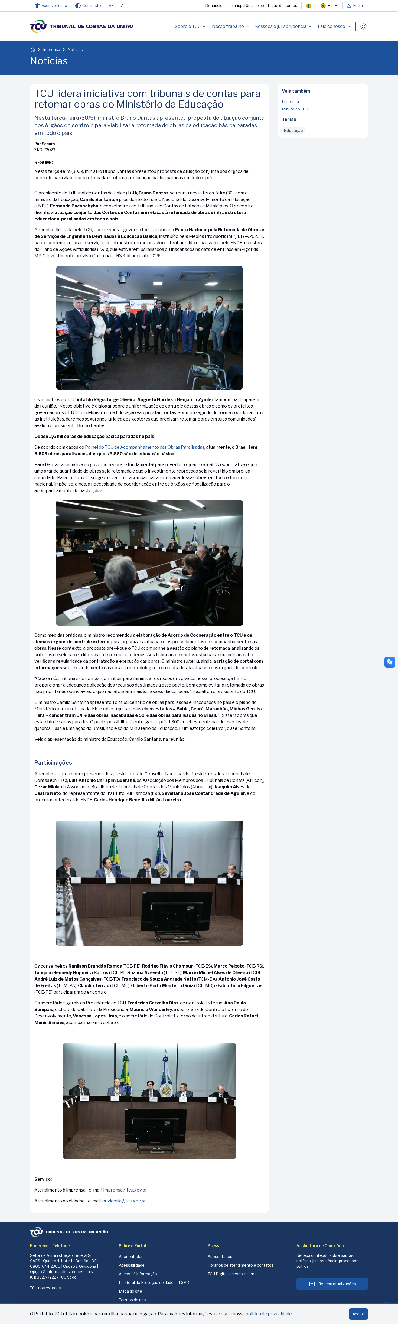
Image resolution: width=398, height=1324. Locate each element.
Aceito (358, 1314)
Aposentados (131, 1256)
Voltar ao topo (323, 136)
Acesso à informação (138, 1273)
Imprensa (51, 49)
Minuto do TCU (295, 109)
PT (330, 5)
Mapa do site (130, 1291)
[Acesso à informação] (309, 5)
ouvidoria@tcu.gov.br (124, 1200)
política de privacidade (269, 1313)
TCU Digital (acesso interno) (233, 1273)
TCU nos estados (45, 1288)
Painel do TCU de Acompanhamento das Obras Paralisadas (144, 447)
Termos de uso (132, 1299)
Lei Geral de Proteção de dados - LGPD (154, 1282)
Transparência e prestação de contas (263, 5)
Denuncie (214, 5)
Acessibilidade (132, 1265)
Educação (293, 130)
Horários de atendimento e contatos (241, 1265)
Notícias (75, 49)
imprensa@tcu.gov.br (125, 1190)
